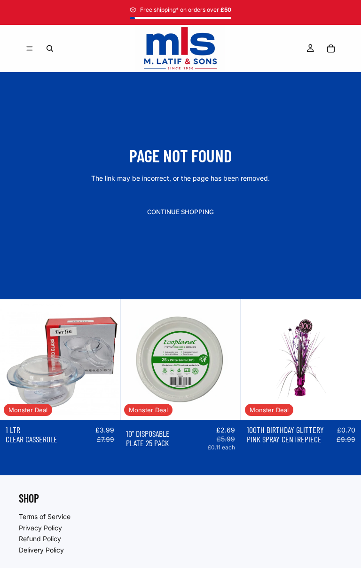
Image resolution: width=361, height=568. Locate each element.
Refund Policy (40, 539)
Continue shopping (180, 212)
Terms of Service (45, 516)
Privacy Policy (40, 527)
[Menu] (29, 48)
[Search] (49, 48)
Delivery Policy (41, 549)
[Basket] (331, 48)
